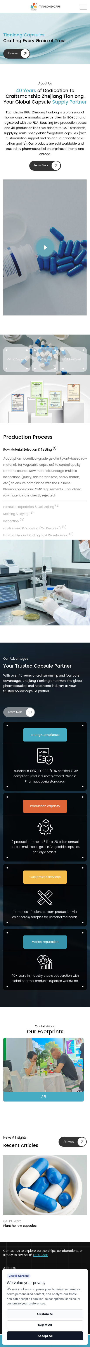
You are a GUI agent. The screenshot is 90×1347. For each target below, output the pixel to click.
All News (69, 1142)
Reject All (45, 1325)
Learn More (41, 165)
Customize (45, 1314)
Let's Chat (40, 1255)
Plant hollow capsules (19, 1226)
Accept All (45, 1336)
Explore (12, 53)
